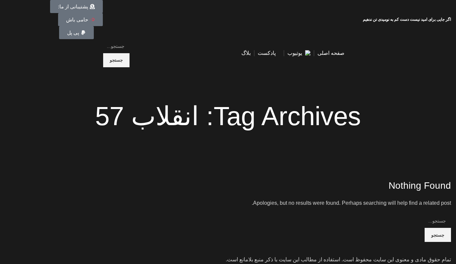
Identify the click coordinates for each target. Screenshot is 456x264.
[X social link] (39, 19)
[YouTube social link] (24, 19)
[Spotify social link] (16, 19)
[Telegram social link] (9, 19)
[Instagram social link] (32, 19)
